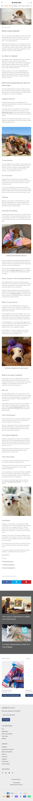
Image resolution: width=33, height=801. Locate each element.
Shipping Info (5, 731)
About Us (4, 754)
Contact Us (4, 756)
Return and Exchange (7, 733)
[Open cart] (31, 2)
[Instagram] (5, 773)
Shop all (28, 658)
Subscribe (6, 719)
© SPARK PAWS (16, 782)
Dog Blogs (4, 759)
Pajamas (28, 5)
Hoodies (23, 5)
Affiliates (4, 738)
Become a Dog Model (7, 751)
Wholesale (4, 747)
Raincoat (11, 5)
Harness (15, 5)
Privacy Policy (5, 761)
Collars (19, 5)
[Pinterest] (9, 773)
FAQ (3, 729)
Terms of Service (6, 763)
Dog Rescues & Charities (8, 749)
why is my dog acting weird (16, 406)
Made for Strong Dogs (11, 695)
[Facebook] (2, 773)
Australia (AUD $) (15, 779)
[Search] (28, 2)
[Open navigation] (2, 2)
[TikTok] (12, 773)
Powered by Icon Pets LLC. (16, 784)
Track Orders (5, 736)
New (2, 5)
